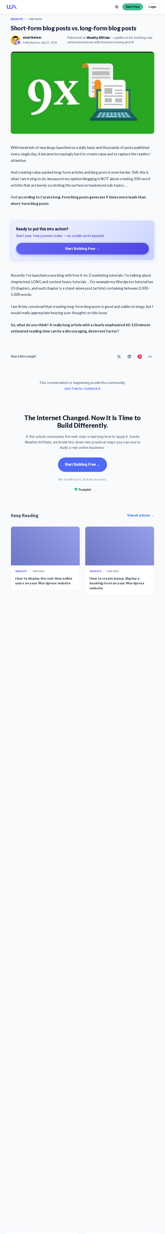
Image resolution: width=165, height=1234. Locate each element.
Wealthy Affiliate (98, 37)
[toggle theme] (116, 6)
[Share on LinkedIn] (129, 356)
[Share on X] (119, 356)
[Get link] (150, 356)
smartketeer (32, 37)
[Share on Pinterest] (139, 356)
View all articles (140, 515)
